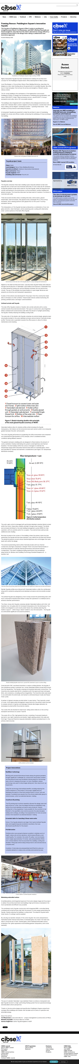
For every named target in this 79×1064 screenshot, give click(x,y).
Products (64, 17)
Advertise (73, 17)
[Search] (76, 5)
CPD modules (29, 1047)
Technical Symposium (70, 1055)
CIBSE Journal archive (7, 1052)
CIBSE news (13, 17)
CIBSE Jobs (67, 1056)
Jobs (45, 17)
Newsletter (4, 1055)
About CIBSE (67, 1047)
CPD (30, 17)
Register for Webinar (59, 122)
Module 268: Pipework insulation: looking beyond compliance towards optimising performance (64, 152)
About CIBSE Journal (7, 1047)
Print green (4, 1049)
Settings (63, 1062)
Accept (54, 1062)
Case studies (54, 17)
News (4, 17)
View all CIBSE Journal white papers (63, 204)
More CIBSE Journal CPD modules (63, 162)
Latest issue (4, 1053)
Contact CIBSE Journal (8, 1058)
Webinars (38, 17)
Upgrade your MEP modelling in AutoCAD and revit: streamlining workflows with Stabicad (64, 112)
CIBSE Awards (68, 1050)
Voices (48, 1050)
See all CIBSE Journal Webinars (62, 124)
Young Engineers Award (71, 1053)
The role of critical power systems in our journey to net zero (65, 195)
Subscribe (4, 1050)
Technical (23, 17)
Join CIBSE (67, 1049)
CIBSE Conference (69, 1052)
